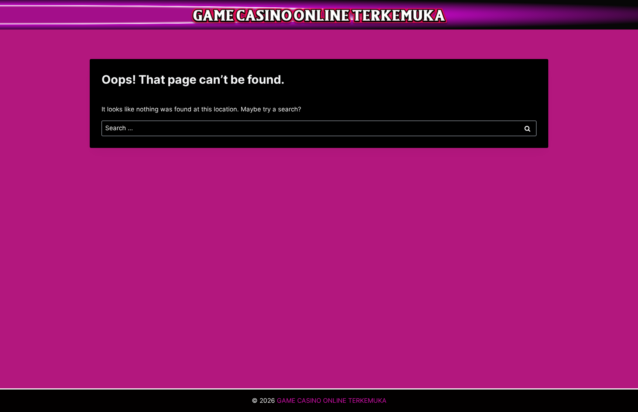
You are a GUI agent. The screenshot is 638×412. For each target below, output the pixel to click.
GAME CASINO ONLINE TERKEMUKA (332, 400)
